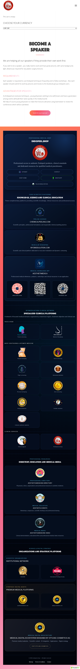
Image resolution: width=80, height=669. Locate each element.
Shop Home (23, 178)
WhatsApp (58, 178)
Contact (57, 171)
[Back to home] (8, 5)
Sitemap (24, 171)
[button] (76, 5)
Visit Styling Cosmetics (40, 646)
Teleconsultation (42, 184)
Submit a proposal (40, 113)
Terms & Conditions (40, 662)
